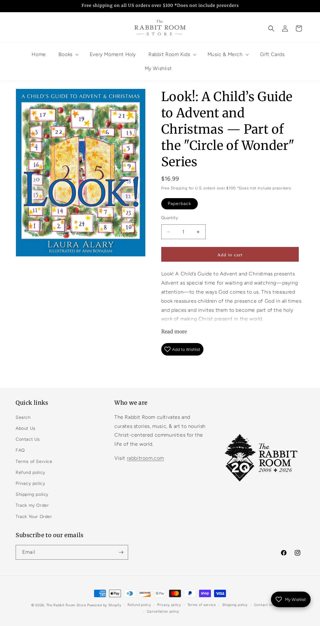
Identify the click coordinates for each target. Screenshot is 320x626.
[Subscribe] (121, 552)
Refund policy (30, 472)
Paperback (179, 203)
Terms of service (202, 605)
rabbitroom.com (145, 458)
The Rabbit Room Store (66, 605)
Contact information (271, 605)
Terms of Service (34, 461)
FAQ (20, 450)
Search (23, 417)
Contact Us (28, 439)
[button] (271, 28)
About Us (26, 428)
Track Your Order (34, 516)
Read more (174, 331)
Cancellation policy (163, 611)
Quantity (169, 217)
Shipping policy (32, 494)
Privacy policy (30, 483)
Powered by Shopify (104, 605)
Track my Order (32, 505)
